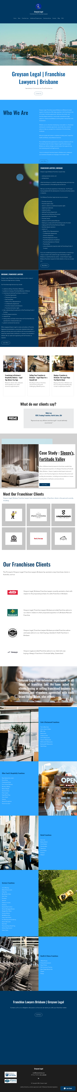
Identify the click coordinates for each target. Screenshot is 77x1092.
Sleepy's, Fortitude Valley (56, 455)
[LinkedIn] (38, 1078)
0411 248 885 (43, 1075)
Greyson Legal (38, 11)
